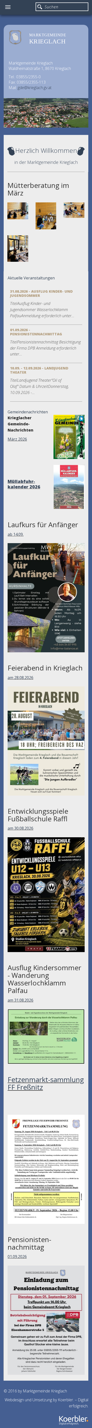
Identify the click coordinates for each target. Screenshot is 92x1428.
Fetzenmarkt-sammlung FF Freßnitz (46, 1083)
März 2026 (17, 439)
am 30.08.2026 (20, 828)
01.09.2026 (17, 1256)
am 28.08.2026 (20, 677)
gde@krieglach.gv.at (35, 87)
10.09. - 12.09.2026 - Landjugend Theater (39, 370)
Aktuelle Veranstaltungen (31, 278)
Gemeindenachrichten (28, 412)
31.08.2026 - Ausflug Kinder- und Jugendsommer (41, 293)
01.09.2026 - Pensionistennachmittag (36, 332)
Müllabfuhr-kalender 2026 (24, 484)
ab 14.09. (16, 534)
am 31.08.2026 (20, 1000)
